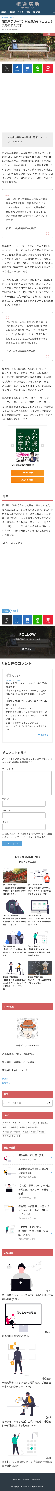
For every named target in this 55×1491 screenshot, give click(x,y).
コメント (8, 769)
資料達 (12, 12)
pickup (7, 1123)
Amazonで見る (27, 473)
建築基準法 (33, 1127)
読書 (15, 611)
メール (6, 810)
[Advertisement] (27, 102)
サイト (5, 822)
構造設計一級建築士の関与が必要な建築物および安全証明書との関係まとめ (26, 1382)
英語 (35, 1132)
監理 (26, 1132)
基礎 (23, 1127)
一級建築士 (43, 1123)
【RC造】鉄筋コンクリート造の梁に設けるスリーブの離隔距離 (27, 1295)
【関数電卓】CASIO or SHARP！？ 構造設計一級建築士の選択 (27, 1461)
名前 (5, 799)
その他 (20, 12)
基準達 (3, 12)
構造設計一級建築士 (12, 1132)
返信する (44, 735)
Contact (6, 1083)
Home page (16, 1479)
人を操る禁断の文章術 (22, 465)
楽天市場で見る (27, 480)
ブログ (32, 1123)
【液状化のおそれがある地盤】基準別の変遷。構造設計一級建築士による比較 (26, 1421)
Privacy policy (36, 1479)
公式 (6, 1127)
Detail (5, 1078)
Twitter (28, 649)
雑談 (28, 12)
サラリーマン (20, 1123)
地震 (14, 1127)
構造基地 (26, 1486)
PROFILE (36, 12)
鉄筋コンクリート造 (12, 1136)
